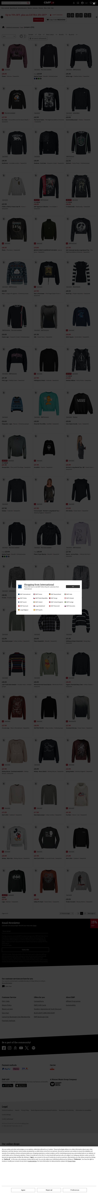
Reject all (49, 1190)
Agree (23, 1190)
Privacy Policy (71, 1161)
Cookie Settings (32, 1161)
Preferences (75, 1190)
